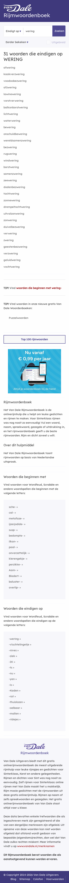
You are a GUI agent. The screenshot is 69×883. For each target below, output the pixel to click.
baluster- (15, 581)
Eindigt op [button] (12, 31)
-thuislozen (16, 702)
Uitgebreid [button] (58, 42)
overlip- (14, 587)
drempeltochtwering (17, 207)
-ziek (12, 656)
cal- (11, 512)
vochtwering (12, 266)
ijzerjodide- (16, 524)
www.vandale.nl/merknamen (35, 846)
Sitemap (24, 879)
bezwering (10, 147)
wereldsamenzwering (17, 140)
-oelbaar (14, 708)
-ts (10, 667)
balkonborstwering (16, 107)
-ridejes (14, 719)
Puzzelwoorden (18, 318)
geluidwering (12, 260)
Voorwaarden (55, 879)
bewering (10, 127)
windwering (11, 160)
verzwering (11, 253)
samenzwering (13, 173)
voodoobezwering (15, 80)
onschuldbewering (15, 134)
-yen (12, 679)
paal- (12, 547)
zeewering (10, 180)
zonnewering (12, 200)
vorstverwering (13, 100)
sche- (12, 507)
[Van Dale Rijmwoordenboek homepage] (19, 8)
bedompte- (16, 535)
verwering (10, 233)
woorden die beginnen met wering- (39, 288)
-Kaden (13, 690)
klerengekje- (17, 558)
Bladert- (14, 576)
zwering (9, 240)
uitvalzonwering (14, 213)
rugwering (10, 153)
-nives (13, 650)
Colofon (38, 879)
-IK (11, 661)
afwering (9, 67)
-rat (11, 696)
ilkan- (12, 541)
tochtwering (11, 193)
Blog (13, 879)
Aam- (12, 570)
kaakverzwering (14, 74)
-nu (11, 673)
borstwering (11, 167)
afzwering (10, 87)
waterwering (12, 120)
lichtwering (11, 114)
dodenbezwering (14, 187)
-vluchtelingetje (19, 644)
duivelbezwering (14, 227)
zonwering (10, 220)
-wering (14, 638)
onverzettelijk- (18, 553)
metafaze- (15, 518)
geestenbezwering (15, 246)
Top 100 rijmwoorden (34, 339)
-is (10, 685)
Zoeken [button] (59, 31)
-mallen (14, 713)
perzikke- (15, 564)
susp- (12, 530)
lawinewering (12, 94)
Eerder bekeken (16, 42)
